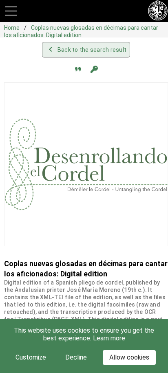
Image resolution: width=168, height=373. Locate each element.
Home (12, 27)
